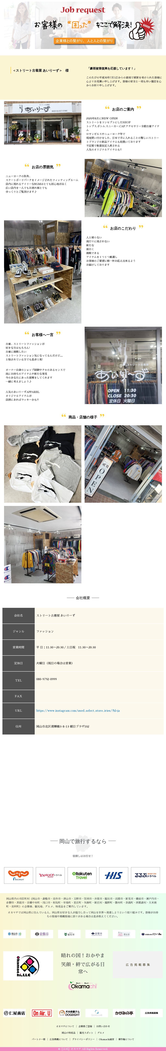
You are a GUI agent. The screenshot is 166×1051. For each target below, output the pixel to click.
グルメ (100, 1033)
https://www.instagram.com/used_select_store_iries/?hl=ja (78, 710)
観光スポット (86, 1033)
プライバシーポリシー (83, 1039)
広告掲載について (59, 1039)
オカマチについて (65, 1026)
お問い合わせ (103, 1026)
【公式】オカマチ (70, 1049)
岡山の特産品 (68, 1033)
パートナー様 (38, 1039)
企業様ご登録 (85, 1026)
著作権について (126, 1039)
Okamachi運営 (106, 1039)
